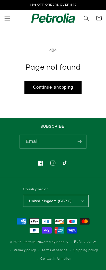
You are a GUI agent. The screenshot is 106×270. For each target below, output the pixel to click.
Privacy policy (25, 250)
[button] (7, 18)
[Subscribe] (79, 141)
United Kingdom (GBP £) (50, 201)
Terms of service (54, 250)
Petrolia (29, 242)
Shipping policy (85, 250)
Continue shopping (53, 87)
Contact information (56, 258)
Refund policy (85, 242)
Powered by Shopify (52, 242)
